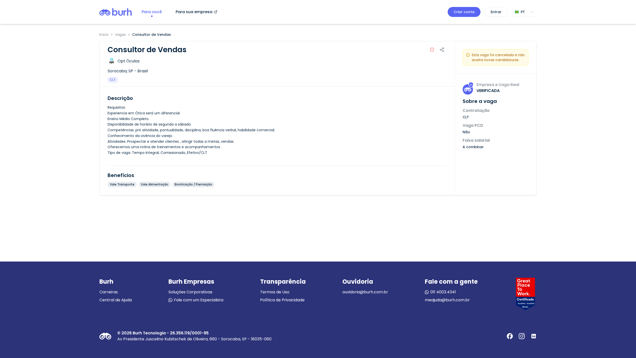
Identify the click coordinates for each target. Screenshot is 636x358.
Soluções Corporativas (190, 292)
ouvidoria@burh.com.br (365, 292)
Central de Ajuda (115, 300)
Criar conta (464, 11)
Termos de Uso (274, 292)
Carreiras (108, 292)
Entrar (496, 11)
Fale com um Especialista (198, 300)
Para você (152, 12)
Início (104, 34)
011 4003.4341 (443, 292)
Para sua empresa (194, 12)
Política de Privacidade (282, 300)
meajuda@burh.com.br (447, 300)
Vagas (120, 34)
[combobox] (524, 11)
